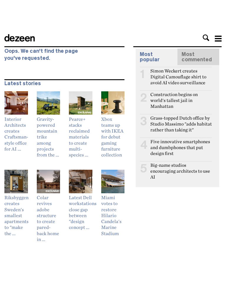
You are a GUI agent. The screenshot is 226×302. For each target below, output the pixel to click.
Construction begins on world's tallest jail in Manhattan (174, 97)
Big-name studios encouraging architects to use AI (180, 167)
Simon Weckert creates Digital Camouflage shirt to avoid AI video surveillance (178, 73)
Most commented (197, 57)
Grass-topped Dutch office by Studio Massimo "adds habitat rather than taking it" (181, 120)
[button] (206, 38)
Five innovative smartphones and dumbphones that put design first (180, 144)
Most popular (149, 57)
